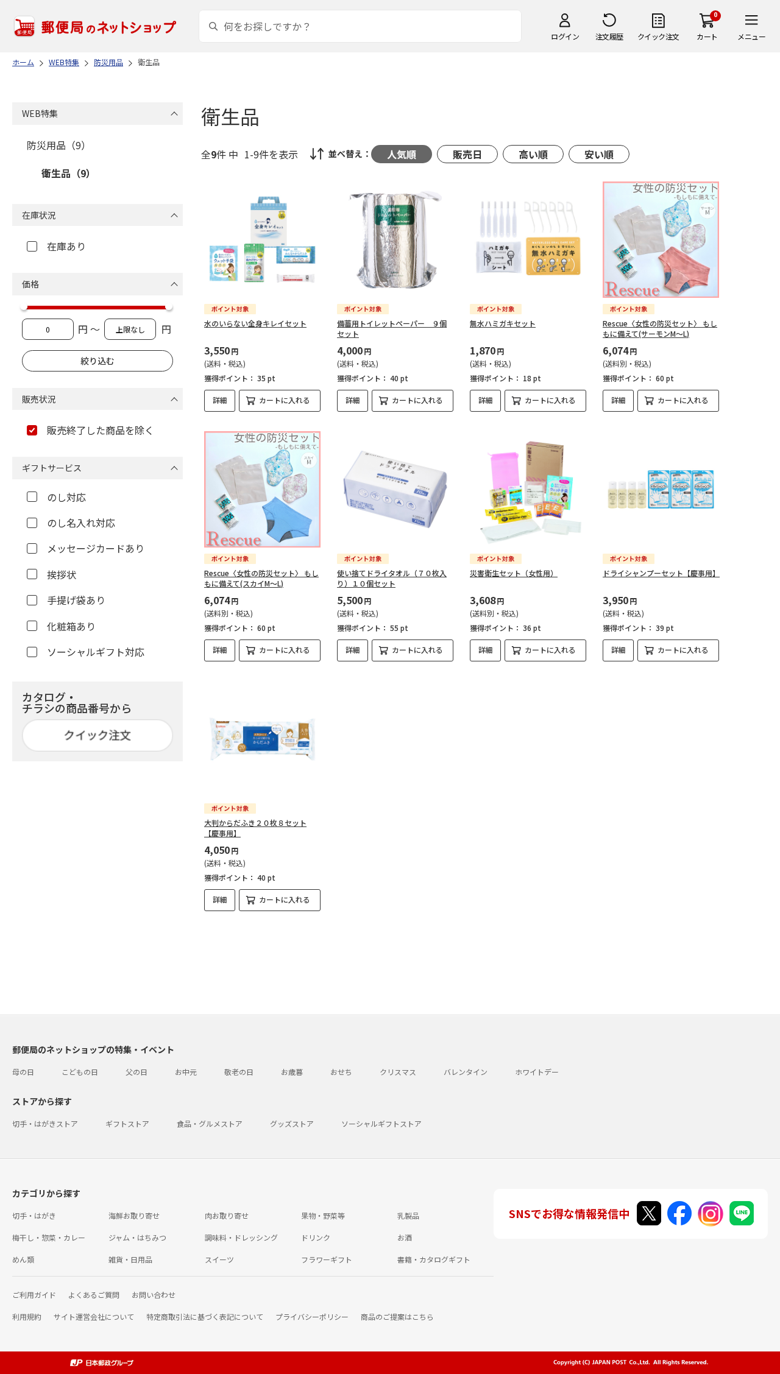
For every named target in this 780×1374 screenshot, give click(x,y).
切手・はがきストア (45, 1123)
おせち (341, 1071)
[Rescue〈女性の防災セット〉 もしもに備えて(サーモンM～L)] (661, 239)
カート (707, 36)
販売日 (467, 154)
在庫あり (66, 246)
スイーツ (219, 1259)
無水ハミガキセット (503, 323)
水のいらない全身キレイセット (255, 323)
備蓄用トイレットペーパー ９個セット (392, 328)
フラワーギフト (326, 1259)
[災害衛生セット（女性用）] (528, 489)
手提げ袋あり (76, 600)
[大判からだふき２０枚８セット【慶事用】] (262, 739)
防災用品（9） (59, 145)
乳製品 (408, 1215)
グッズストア (292, 1123)
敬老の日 (239, 1071)
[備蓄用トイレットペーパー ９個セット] (395, 239)
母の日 (23, 1071)
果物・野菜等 (323, 1215)
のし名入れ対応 (81, 522)
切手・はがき (34, 1215)
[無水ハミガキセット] (528, 239)
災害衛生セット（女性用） (514, 573)
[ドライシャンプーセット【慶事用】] (661, 489)
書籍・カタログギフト (433, 1259)
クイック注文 (658, 36)
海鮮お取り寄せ (134, 1215)
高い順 (533, 154)
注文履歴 (609, 36)
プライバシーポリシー (312, 1316)
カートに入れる (284, 400)
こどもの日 (80, 1071)
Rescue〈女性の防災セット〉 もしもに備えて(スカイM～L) (261, 578)
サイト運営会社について (94, 1316)
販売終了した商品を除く (100, 430)
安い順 (599, 154)
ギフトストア (127, 1123)
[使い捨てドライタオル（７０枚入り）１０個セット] (395, 489)
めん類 (23, 1259)
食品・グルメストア (210, 1123)
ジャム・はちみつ (137, 1237)
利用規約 (26, 1316)
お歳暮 (292, 1071)
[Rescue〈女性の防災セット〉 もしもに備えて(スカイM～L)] (262, 489)
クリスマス (398, 1071)
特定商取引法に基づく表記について (204, 1316)
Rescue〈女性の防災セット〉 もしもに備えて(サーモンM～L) (660, 328)
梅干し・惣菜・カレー (48, 1237)
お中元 (186, 1071)
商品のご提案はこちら (397, 1316)
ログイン (565, 36)
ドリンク (315, 1237)
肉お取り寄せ (227, 1215)
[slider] (23, 306)
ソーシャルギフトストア (381, 1123)
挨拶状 (61, 574)
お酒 (404, 1237)
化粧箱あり (71, 626)
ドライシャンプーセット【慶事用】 (661, 573)
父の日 (136, 1071)
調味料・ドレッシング (241, 1237)
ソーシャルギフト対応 (95, 651)
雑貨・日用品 (130, 1259)
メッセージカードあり (95, 548)
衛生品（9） (68, 173)
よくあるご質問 (93, 1294)
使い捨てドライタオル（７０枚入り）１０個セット (392, 578)
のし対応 (66, 497)
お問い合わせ (154, 1294)
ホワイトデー (537, 1071)
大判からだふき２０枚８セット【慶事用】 (255, 827)
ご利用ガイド (34, 1294)
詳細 (220, 400)
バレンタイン (466, 1071)
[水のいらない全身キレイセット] (262, 239)
